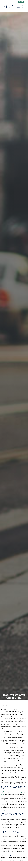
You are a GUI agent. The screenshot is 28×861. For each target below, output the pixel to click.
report (14, 723)
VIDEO (11, 1)
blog (8, 709)
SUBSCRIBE (6, 1)
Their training (10, 779)
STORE (15, 1)
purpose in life (6, 791)
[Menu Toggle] (14, 10)
